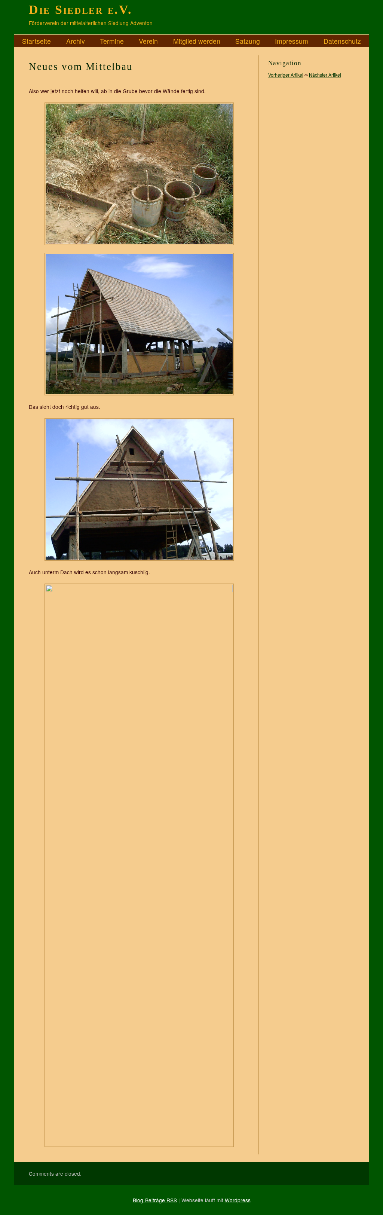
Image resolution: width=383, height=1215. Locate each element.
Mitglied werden (196, 40)
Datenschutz (342, 40)
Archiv (75, 40)
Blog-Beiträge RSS (155, 1200)
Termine (112, 40)
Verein (148, 40)
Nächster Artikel (325, 74)
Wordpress (238, 1200)
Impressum (291, 40)
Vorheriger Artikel (285, 74)
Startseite (36, 40)
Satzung (247, 40)
